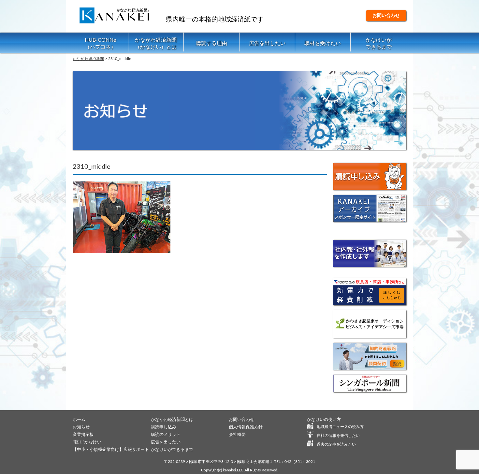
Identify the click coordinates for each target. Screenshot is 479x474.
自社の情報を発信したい (338, 436)
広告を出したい (267, 43)
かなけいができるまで (379, 43)
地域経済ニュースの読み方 (340, 427)
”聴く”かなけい (87, 442)
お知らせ (81, 427)
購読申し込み (163, 427)
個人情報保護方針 (246, 427)
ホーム (79, 420)
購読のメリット (166, 435)
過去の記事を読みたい (336, 444)
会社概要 (237, 435)
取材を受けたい (322, 43)
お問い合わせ (386, 15)
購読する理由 (211, 43)
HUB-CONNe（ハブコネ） (100, 43)
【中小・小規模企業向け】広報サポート (111, 450)
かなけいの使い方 (324, 420)
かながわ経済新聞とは (172, 420)
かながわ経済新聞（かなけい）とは (156, 43)
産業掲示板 (83, 435)
